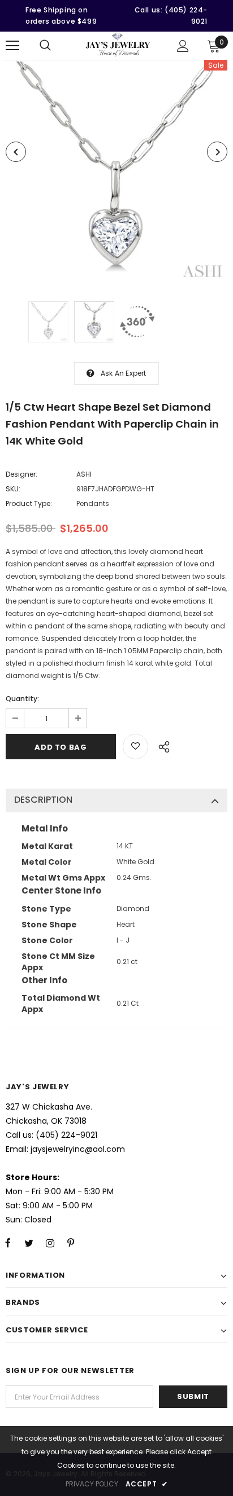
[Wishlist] (135, 746)
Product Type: (29, 503)
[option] (116, 172)
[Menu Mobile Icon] (12, 45)
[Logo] (118, 45)
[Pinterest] (71, 1243)
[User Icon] (183, 46)
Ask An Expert (123, 373)
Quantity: (22, 698)
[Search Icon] (45, 45)
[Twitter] (29, 1243)
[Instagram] (50, 1243)
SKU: (13, 489)
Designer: (21, 474)
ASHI (84, 474)
